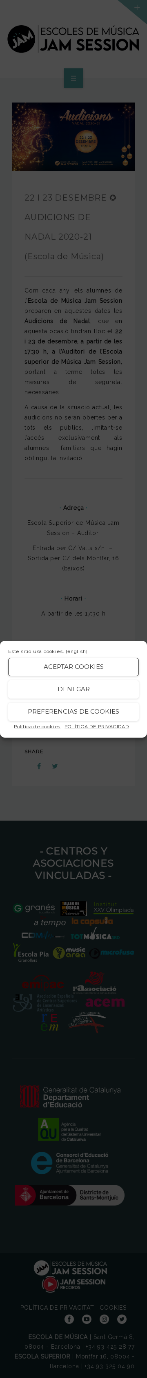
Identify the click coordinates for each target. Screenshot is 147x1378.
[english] (76, 651)
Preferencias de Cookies (73, 711)
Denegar (74, 689)
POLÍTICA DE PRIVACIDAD (97, 726)
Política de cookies (37, 726)
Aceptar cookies (74, 666)
